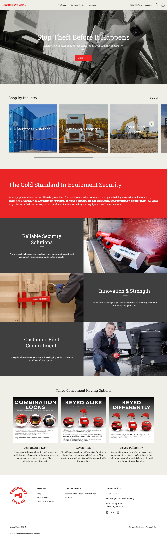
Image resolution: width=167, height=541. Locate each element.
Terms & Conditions (136, 527)
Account (148, 5)
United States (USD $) (18, 527)
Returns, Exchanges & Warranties (80, 493)
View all (154, 98)
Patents (68, 497)
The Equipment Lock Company (28, 534)
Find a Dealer (43, 497)
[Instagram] (118, 512)
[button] (15, 124)
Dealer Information (46, 501)
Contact (92, 5)
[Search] (156, 5)
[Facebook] (107, 512)
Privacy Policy (151, 527)
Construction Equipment (134, 129)
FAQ (39, 493)
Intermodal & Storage (32, 129)
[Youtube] (112, 512)
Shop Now (83, 58)
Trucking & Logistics (83, 129)
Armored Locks (77, 5)
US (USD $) (135, 5)
